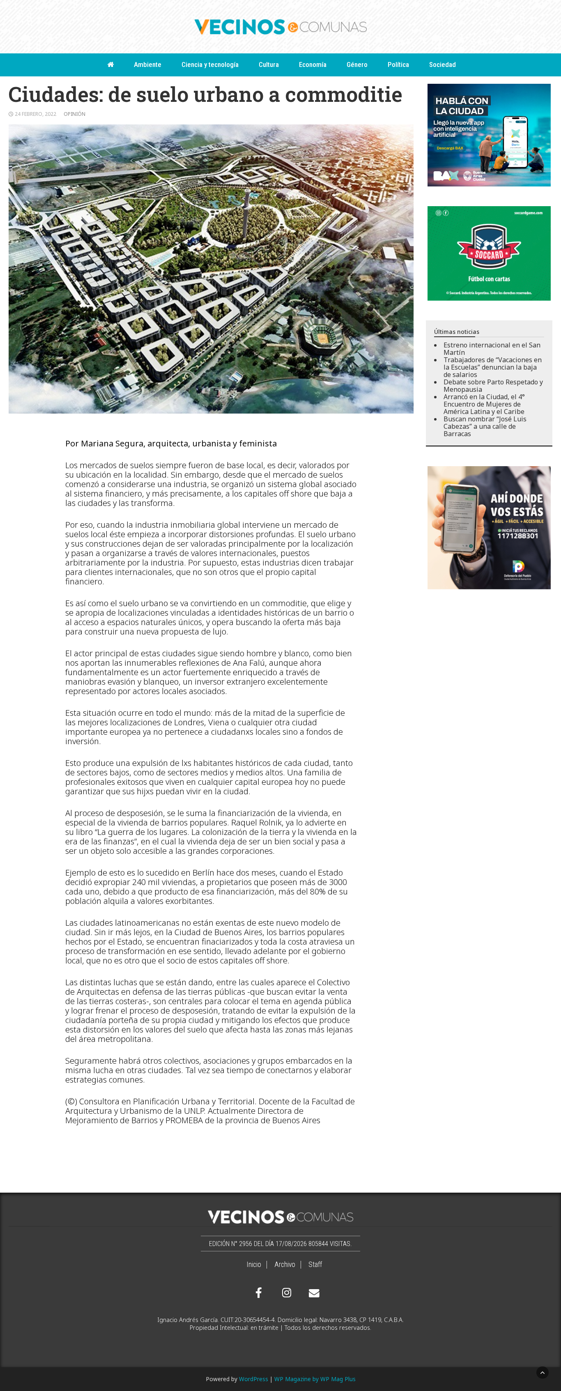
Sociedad (442, 64)
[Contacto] (312, 1293)
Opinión (74, 113)
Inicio (253, 1264)
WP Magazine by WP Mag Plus (315, 1379)
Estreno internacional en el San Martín (492, 348)
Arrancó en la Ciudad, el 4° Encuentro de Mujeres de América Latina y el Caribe (484, 404)
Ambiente (147, 64)
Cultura (269, 64)
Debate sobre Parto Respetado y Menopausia (493, 385)
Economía (312, 64)
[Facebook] (258, 1293)
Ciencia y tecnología (210, 64)
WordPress (253, 1379)
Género (357, 64)
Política (398, 64)
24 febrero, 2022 (35, 113)
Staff (315, 1264)
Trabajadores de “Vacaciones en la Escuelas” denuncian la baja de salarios (493, 367)
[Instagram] (285, 1293)
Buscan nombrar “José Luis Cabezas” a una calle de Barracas (485, 426)
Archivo (284, 1264)
